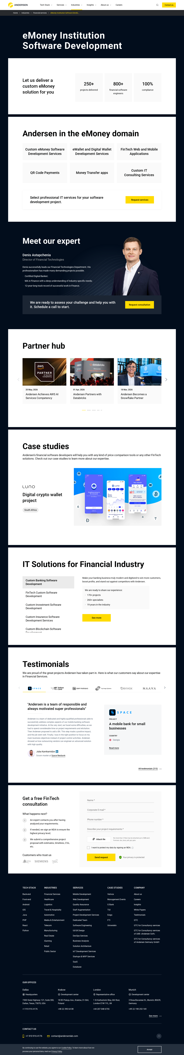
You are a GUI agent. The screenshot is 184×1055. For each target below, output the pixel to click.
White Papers (140, 910)
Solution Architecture (82, 946)
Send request (101, 857)
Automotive (49, 915)
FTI (108, 920)
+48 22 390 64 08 (65, 1009)
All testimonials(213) (148, 768)
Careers (119, 5)
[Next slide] (166, 379)
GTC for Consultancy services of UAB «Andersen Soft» (147, 932)
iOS (24, 910)
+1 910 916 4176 (30, 1009)
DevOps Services (80, 936)
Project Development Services (86, 915)
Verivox (110, 894)
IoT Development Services (84, 951)
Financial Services (52, 894)
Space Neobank (58, 755)
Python (26, 930)
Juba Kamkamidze (45, 751)
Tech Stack (45, 5)
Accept (149, 1050)
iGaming (48, 941)
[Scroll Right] (164, 687)
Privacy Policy (56, 1051)
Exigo (109, 915)
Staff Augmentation (81, 910)
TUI (108, 910)
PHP (24, 920)
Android (26, 904)
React (25, 925)
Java (25, 915)
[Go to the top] (158, 1036)
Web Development (81, 899)
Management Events (116, 899)
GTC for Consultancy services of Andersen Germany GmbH (147, 940)
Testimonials (139, 915)
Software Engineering (82, 925)
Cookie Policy (66, 1048)
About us (105, 5)
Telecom (48, 925)
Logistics (48, 904)
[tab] (48, 594)
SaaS (75, 962)
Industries (75, 5)
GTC (136, 920)
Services (60, 5)
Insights (90, 5)
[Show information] (132, 848)
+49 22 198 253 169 (137, 1009)
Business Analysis (81, 941)
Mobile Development (82, 894)
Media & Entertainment (54, 920)
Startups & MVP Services (84, 956)
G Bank (110, 904)
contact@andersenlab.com (64, 1036)
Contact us (169, 5)
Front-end (27, 899)
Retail (46, 946)
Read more (114, 748)
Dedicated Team (80, 920)
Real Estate (49, 936)
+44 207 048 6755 (101, 1009)
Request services (139, 199)
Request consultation (139, 304)
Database (77, 967)
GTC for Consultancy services (147, 925)
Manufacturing (50, 930)
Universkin (112, 925)
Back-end (27, 894)
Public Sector (50, 951)
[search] (157, 5)
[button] (51, 5)
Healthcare (49, 899)
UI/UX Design (79, 930)
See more (96, 617)
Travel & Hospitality (52, 910)
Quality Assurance (81, 904)
